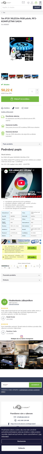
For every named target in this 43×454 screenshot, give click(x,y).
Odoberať (35, 385)
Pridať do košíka (21, 99)
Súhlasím (21, 448)
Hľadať (37, 7)
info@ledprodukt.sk (23, 417)
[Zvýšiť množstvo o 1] (37, 90)
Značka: (7, 112)
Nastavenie (21, 441)
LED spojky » (32, 257)
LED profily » (32, 248)
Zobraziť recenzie (14, 304)
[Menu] (40, 2)
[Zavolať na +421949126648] (28, 3)
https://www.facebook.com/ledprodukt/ (23, 424)
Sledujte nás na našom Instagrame (22, 338)
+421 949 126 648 (23, 420)
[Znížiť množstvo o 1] (37, 93)
